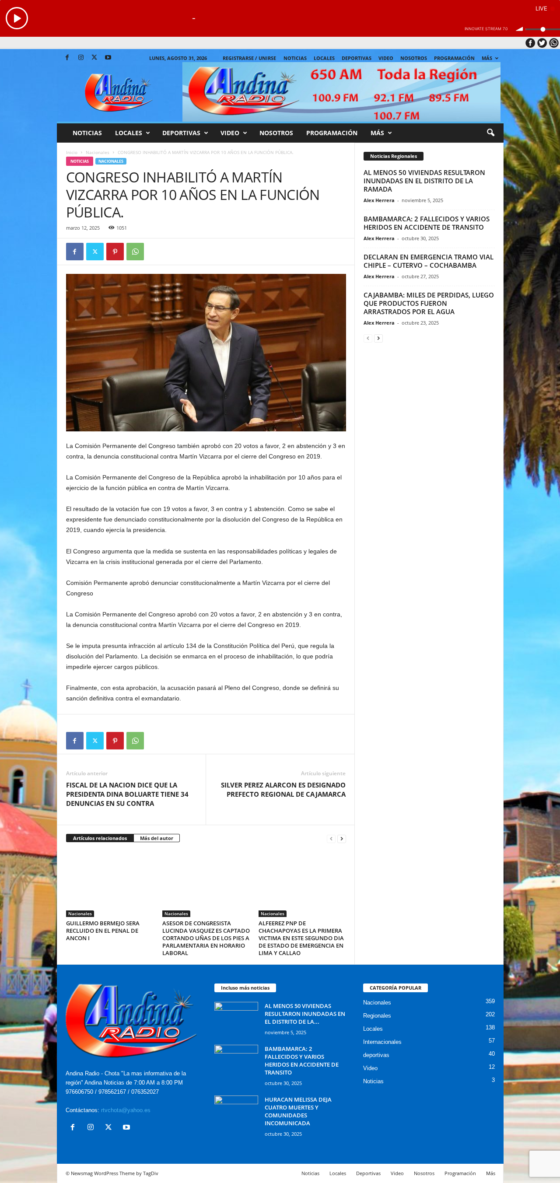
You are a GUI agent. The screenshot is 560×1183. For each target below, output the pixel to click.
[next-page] (341, 838)
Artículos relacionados (100, 838)
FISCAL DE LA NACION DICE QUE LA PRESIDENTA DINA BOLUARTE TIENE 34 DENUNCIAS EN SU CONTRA (127, 794)
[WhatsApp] (135, 251)
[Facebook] (67, 58)
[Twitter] (94, 58)
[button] (490, 133)
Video (385, 58)
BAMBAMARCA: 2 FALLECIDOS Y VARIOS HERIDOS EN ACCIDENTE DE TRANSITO (427, 222)
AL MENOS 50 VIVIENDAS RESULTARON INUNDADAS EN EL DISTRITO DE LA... (305, 1014)
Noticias (295, 58)
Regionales (377, 1015)
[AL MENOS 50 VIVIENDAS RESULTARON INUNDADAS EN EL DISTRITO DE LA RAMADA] (236, 1018)
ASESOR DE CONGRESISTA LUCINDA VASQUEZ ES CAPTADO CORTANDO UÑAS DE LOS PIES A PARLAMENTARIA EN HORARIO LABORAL (206, 938)
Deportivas (356, 58)
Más (487, 58)
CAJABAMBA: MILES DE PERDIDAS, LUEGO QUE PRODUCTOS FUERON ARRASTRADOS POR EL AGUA (429, 303)
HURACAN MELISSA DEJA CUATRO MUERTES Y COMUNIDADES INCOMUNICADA (298, 1111)
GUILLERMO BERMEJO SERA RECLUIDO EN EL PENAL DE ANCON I (103, 930)
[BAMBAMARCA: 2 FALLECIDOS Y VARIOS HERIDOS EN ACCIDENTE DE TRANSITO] (236, 1061)
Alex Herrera (379, 200)
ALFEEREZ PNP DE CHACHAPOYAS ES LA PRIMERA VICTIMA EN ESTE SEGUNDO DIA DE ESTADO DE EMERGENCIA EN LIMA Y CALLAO (301, 938)
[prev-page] (331, 838)
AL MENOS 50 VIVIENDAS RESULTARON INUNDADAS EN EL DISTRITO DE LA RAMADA (424, 180)
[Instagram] (81, 58)
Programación (454, 58)
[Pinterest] (115, 251)
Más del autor (156, 838)
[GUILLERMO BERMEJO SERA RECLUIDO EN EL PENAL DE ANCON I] (110, 884)
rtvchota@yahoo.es (125, 1110)
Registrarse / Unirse (249, 58)
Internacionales (382, 1042)
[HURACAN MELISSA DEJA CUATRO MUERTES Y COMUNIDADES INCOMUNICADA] (236, 1112)
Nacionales (97, 152)
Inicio (71, 152)
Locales (373, 1029)
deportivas (376, 1055)
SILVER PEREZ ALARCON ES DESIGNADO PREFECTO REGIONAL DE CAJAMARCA (283, 789)
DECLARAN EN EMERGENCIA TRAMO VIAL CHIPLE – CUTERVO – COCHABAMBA (429, 261)
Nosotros (413, 58)
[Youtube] (108, 58)
